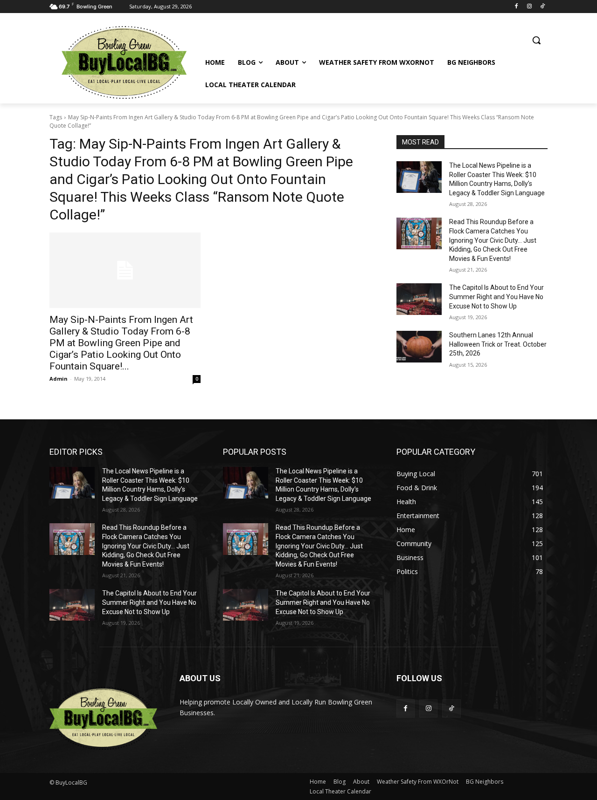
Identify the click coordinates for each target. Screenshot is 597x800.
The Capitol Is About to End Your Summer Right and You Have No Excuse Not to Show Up (496, 296)
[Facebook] (516, 6)
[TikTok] (542, 6)
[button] (536, 40)
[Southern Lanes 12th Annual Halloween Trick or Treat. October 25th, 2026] (419, 346)
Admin (58, 378)
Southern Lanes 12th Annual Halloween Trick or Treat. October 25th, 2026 (498, 344)
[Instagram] (529, 6)
